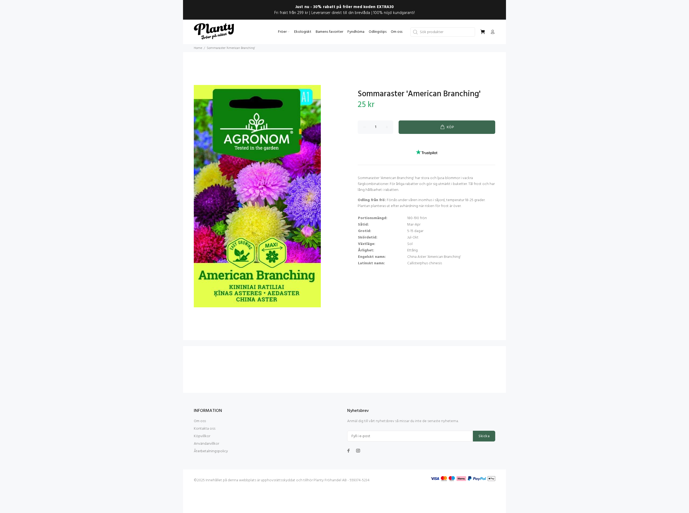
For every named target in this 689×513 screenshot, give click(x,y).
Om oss (200, 421)
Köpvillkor (202, 436)
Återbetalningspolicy (211, 451)
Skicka (484, 436)
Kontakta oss (204, 429)
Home (198, 48)
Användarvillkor (206, 444)
